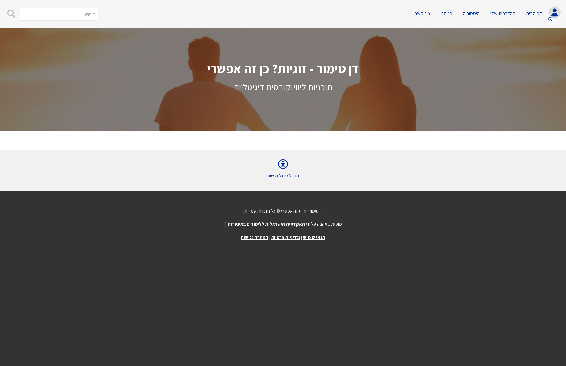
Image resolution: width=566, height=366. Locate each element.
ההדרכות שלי (502, 13)
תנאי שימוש (314, 237)
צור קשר (422, 13)
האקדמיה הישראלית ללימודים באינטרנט (266, 224)
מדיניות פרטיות (285, 237)
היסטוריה (471, 13)
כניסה (446, 13)
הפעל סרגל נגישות (283, 176)
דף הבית (534, 13)
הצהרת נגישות (254, 237)
